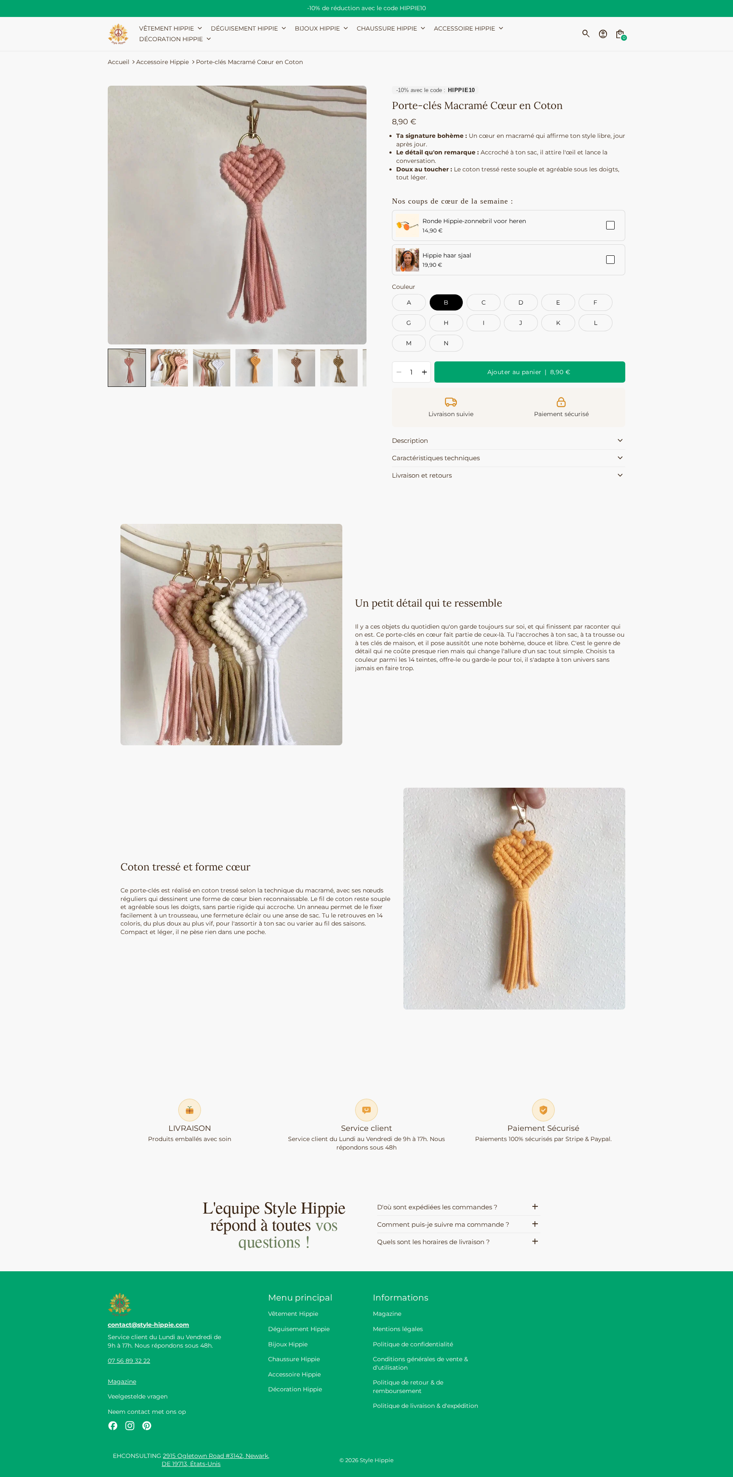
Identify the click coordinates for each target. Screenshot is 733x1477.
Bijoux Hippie (288, 1344)
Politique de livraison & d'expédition (425, 1406)
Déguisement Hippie (299, 1329)
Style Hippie (377, 1460)
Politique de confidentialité (413, 1344)
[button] (127, 368)
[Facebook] (113, 1426)
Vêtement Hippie (293, 1314)
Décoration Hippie (295, 1389)
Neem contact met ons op (147, 1411)
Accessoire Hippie (162, 62)
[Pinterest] (147, 1426)
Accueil (118, 62)
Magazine (122, 1381)
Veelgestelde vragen (138, 1396)
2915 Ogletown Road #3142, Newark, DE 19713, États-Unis (215, 1460)
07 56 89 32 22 (129, 1361)
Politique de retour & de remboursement (408, 1387)
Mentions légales (398, 1329)
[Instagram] (130, 1426)
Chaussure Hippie (294, 1359)
